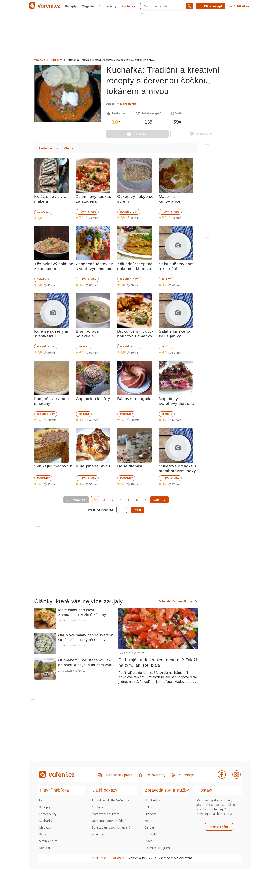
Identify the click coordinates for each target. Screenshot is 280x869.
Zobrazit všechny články (175, 601)
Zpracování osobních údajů (111, 827)
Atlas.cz (119, 858)
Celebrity (150, 834)
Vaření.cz (39, 60)
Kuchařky (128, 6)
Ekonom (150, 814)
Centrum (150, 827)
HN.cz (148, 807)
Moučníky (43, 212)
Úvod (43, 800)
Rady (42, 834)
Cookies (97, 807)
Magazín (88, 6)
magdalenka (128, 104)
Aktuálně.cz (152, 800)
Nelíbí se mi (204, 133)
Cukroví (84, 413)
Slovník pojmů (49, 841)
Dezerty (167, 413)
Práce (148, 841)
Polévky (84, 346)
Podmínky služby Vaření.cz (110, 800)
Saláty (41, 279)
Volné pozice (101, 834)
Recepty (71, 6)
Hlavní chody (87, 211)
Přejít (137, 509)
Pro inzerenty (155, 775)
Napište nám (219, 826)
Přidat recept (213, 6)
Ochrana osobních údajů (109, 821)
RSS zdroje (186, 775)
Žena (147, 821)
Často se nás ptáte (118, 775)
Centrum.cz (98, 858)
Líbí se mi (139, 133)
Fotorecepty (107, 6)
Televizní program (157, 848)
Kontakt (44, 848)
